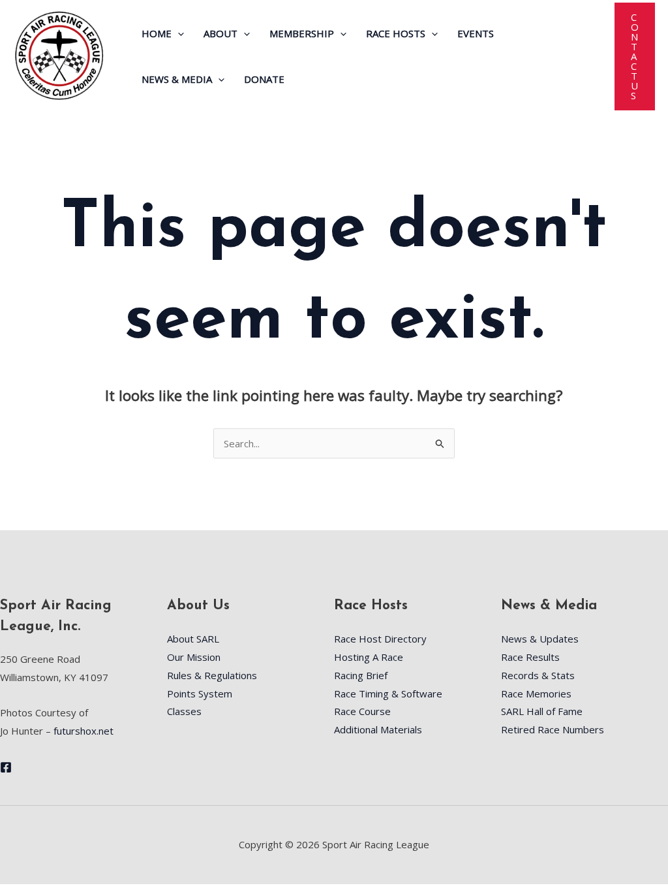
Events (475, 33)
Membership (301, 33)
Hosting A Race (368, 656)
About (220, 33)
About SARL (193, 638)
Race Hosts (395, 33)
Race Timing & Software (388, 693)
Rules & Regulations (212, 675)
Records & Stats (538, 675)
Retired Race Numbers (552, 729)
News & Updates (540, 638)
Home (157, 33)
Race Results (530, 656)
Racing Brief (360, 675)
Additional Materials (378, 729)
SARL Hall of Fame (542, 711)
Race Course (362, 711)
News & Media (177, 79)
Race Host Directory (380, 638)
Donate (264, 79)
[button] (178, 33)
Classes (184, 711)
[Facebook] (6, 767)
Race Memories (536, 693)
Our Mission (193, 656)
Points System (199, 693)
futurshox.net (83, 730)
